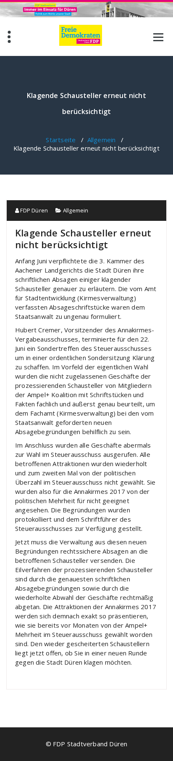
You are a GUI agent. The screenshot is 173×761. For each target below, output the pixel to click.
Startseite (61, 139)
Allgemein (101, 139)
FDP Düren (33, 210)
